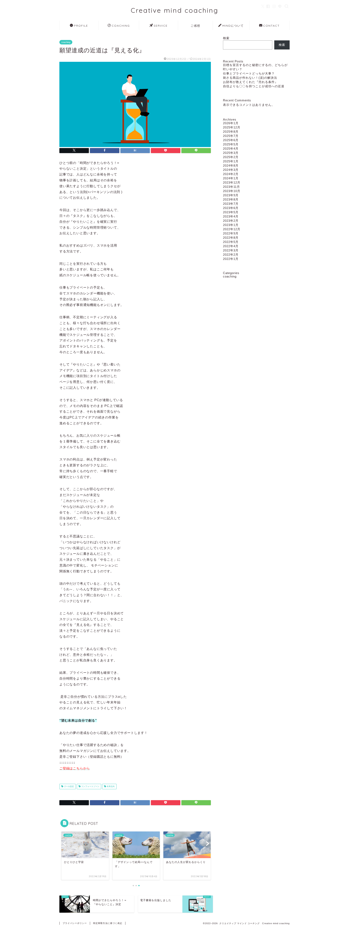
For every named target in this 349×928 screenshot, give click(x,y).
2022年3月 (231, 250)
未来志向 (110, 786)
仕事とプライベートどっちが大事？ (249, 73)
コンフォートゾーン (90, 786)
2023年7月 (231, 203)
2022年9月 (231, 233)
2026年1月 (231, 123)
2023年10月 (231, 191)
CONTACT (271, 25)
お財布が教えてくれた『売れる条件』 (250, 82)
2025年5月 (231, 144)
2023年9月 (231, 195)
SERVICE (161, 25)
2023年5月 (231, 212)
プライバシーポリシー (75, 923)
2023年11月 (231, 186)
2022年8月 (231, 237)
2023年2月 (231, 220)
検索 (226, 38)
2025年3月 (231, 152)
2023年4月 (231, 216)
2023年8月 (231, 199)
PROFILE (81, 25)
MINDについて (233, 25)
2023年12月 (231, 182)
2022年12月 (231, 229)
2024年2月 (231, 174)
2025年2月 (231, 157)
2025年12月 (231, 127)
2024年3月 (231, 169)
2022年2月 (231, 254)
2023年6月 (231, 208)
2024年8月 (231, 165)
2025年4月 (231, 148)
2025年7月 (231, 136)
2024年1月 (231, 178)
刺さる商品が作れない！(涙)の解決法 (250, 77)
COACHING (121, 25)
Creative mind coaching (174, 10)
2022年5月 (231, 242)
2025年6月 (231, 140)
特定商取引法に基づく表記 (107, 923)
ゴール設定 (68, 786)
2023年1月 (231, 225)
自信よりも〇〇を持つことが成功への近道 (253, 86)
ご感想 (195, 25)
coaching (65, 42)
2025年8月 (231, 131)
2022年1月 (231, 259)
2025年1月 (231, 161)
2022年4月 (231, 246)
